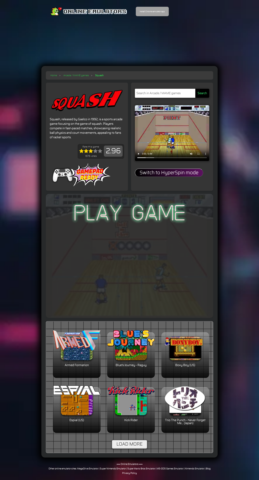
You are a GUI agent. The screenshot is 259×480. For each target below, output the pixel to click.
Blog (208, 469)
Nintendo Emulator (194, 469)
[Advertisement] (129, 39)
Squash (99, 75)
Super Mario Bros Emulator (141, 469)
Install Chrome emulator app (152, 11)
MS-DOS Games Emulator (170, 469)
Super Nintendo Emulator (113, 469)
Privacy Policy (129, 473)
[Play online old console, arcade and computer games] (84, 11)
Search (202, 93)
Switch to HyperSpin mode (169, 172)
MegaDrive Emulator (87, 469)
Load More (129, 444)
